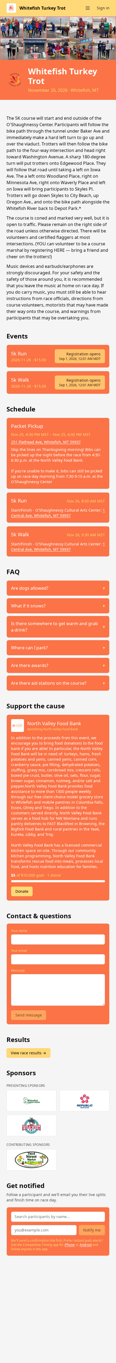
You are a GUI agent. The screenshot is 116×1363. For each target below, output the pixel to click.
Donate (21, 891)
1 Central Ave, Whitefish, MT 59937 (58, 513)
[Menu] (88, 8)
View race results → (28, 1052)
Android (85, 1244)
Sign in (103, 7)
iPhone (69, 1244)
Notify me (92, 1230)
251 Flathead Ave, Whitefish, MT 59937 (46, 441)
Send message (28, 1015)
